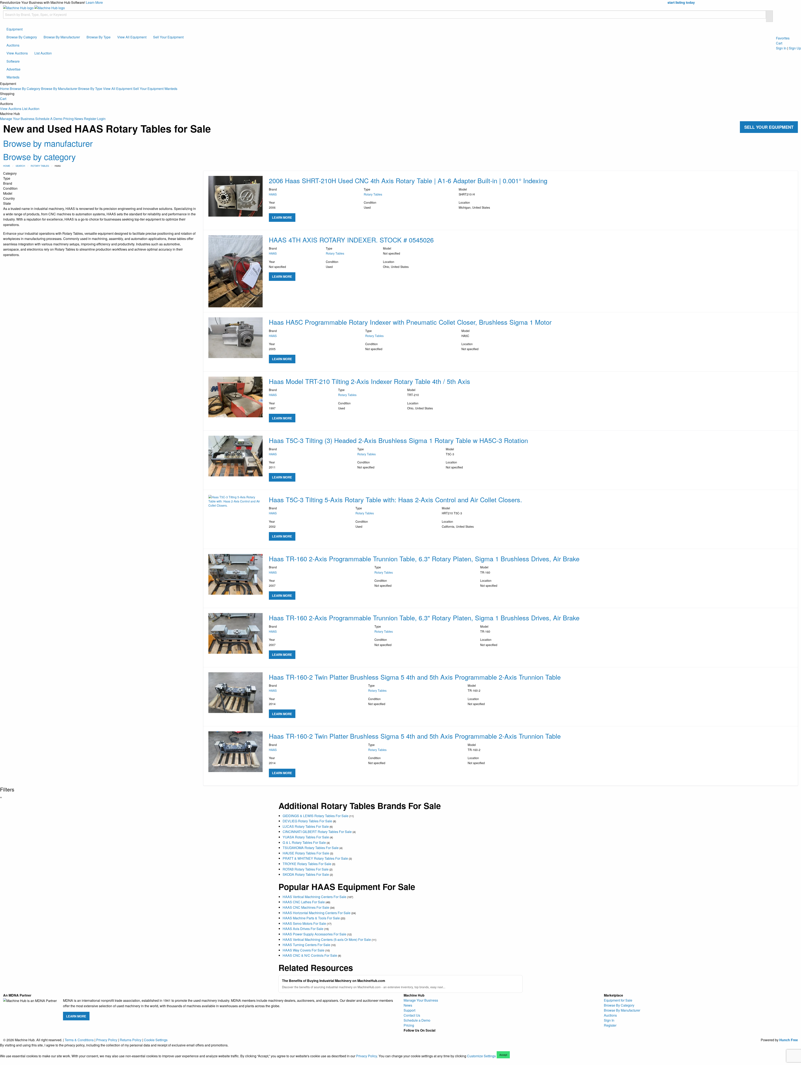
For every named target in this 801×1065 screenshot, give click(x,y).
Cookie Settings (156, 1039)
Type (373, 191)
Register (90, 118)
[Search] (769, 16)
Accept (503, 1054)
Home (4, 88)
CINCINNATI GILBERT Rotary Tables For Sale (317, 831)
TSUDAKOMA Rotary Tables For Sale (311, 847)
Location (474, 204)
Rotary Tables (40, 165)
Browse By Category (21, 37)
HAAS (273, 194)
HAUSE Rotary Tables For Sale (306, 853)
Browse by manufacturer (48, 143)
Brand (273, 191)
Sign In (781, 48)
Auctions (12, 45)
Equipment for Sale (618, 1000)
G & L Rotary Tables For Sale (304, 842)
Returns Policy (130, 1039)
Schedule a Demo (417, 1020)
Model (467, 191)
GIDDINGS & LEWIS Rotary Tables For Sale (315, 815)
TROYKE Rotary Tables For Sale (307, 863)
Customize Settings (481, 1056)
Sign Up (795, 48)
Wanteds (12, 77)
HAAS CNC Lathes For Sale (304, 902)
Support (409, 1010)
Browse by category (39, 156)
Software (13, 61)
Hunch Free (788, 1039)
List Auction (43, 53)
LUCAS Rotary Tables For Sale (306, 826)
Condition (370, 204)
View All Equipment (131, 37)
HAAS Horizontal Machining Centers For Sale (316, 912)
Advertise (13, 69)
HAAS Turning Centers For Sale (306, 944)
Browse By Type (99, 37)
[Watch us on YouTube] (420, 1035)
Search (20, 165)
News (78, 118)
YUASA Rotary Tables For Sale (306, 837)
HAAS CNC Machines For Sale (306, 907)
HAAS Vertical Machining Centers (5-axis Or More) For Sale (327, 939)
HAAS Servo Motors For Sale (304, 923)
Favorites (783, 38)
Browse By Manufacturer (62, 37)
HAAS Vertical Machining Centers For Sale (314, 896)
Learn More (94, 2)
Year (272, 204)
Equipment (14, 29)
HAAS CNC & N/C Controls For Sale (310, 955)
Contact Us (412, 1015)
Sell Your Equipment (168, 37)
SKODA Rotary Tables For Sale (306, 874)
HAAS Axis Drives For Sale (303, 928)
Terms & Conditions (79, 1039)
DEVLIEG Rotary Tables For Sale (307, 821)
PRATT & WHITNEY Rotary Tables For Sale (315, 858)
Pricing (68, 118)
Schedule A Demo (48, 118)
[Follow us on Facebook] (407, 1035)
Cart (3, 98)
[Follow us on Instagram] (413, 1035)
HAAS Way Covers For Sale (303, 950)
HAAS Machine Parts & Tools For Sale (311, 918)
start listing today (681, 2)
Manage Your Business (17, 118)
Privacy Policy (106, 1039)
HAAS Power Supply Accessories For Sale (314, 934)
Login (101, 118)
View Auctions (17, 53)
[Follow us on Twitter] (427, 1035)
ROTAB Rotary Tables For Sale (306, 869)
